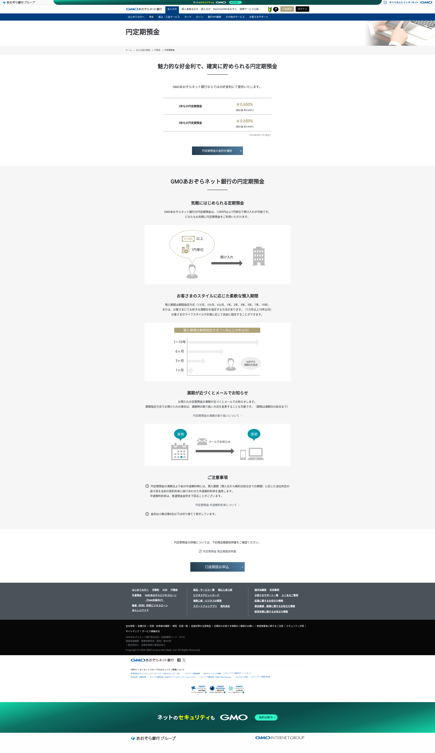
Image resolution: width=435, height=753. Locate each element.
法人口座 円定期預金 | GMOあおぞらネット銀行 (144, 9)
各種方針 (142, 626)
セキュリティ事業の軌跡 (260, 677)
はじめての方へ (140, 589)
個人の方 (206, 9)
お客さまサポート (276, 9)
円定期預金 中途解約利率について (216, 505)
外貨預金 (137, 595)
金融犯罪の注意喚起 (201, 626)
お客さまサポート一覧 (266, 595)
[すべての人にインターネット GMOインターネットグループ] (411, 2)
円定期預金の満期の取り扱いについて (216, 415)
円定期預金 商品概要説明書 (219, 551)
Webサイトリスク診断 (212, 673)
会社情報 (130, 626)
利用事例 (274, 589)
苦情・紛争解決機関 (159, 626)
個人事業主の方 (190, 9)
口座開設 (287, 8)
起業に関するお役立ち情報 (269, 600)
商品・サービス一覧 (204, 589)
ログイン (302, 8)
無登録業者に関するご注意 (270, 626)
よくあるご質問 (290, 595)
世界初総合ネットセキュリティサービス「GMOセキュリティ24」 (156, 673)
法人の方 (172, 9)
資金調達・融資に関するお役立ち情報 (275, 606)
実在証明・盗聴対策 (138, 677)
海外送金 (225, 606)
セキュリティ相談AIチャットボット (237, 673)
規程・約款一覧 (180, 626)
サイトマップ (132, 631)
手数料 (155, 589)
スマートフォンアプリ (205, 606)
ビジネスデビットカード (206, 595)
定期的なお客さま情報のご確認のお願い (234, 626)
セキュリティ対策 (295, 626)
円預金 (157, 50)
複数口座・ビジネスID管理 (207, 600)
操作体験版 (260, 589)
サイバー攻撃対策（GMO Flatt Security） (216, 677)
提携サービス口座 (249, 9)
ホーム (129, 50)
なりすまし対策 (242, 677)
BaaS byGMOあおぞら (225, 9)
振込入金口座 (225, 589)
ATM (164, 589)
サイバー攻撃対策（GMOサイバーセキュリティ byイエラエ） (173, 677)
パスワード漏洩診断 (192, 673)
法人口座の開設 (143, 50)
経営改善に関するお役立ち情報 (271, 611)
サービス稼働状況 (151, 631)
